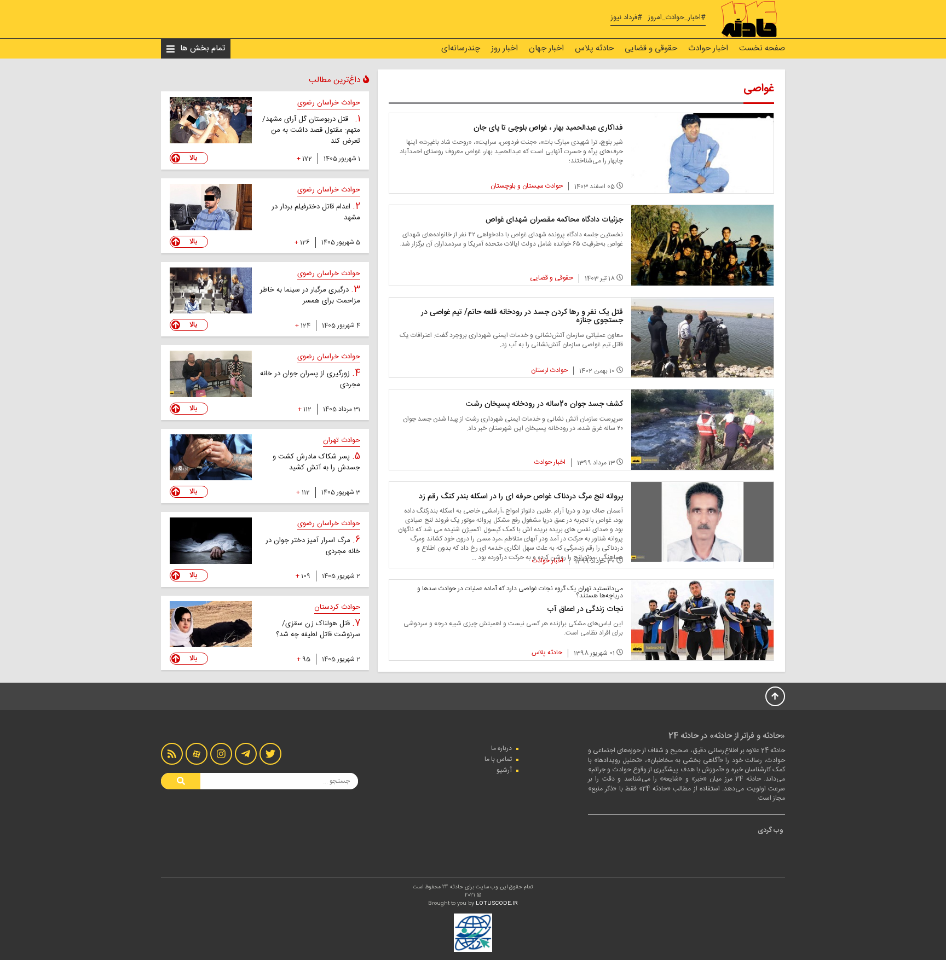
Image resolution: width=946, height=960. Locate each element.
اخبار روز (504, 48)
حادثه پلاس (594, 48)
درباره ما (501, 748)
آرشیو (504, 770)
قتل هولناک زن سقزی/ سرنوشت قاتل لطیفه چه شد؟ (318, 629)
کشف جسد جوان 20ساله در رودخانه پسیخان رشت (544, 404)
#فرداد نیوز (626, 18)
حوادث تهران (341, 440)
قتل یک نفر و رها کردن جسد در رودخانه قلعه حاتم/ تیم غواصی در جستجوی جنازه (522, 316)
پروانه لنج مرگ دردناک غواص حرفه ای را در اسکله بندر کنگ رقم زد (521, 496)
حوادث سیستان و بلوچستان (527, 186)
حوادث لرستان (549, 370)
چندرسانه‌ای (460, 48)
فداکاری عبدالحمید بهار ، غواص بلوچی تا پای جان (548, 128)
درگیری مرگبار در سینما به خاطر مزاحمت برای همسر (310, 295)
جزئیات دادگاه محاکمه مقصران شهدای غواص (554, 219)
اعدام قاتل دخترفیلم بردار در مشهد (316, 212)
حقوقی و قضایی (651, 48)
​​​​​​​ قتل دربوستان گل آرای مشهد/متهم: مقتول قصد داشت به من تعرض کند (311, 130)
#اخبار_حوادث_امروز (677, 18)
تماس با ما (498, 759)
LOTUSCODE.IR (497, 903)
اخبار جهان (546, 48)
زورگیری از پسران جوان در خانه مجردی (310, 379)
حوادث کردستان (337, 607)
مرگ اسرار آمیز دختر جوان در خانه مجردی (313, 545)
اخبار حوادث (708, 48)
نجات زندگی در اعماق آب (585, 609)
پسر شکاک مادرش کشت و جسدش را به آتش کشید (316, 462)
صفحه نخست (762, 48)
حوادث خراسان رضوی (328, 103)
